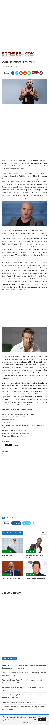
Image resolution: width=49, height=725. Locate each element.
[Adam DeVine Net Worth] (36, 568)
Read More (25, 723)
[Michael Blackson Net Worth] (36, 545)
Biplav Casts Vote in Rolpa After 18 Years (18, 702)
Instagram (25, 433)
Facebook (22, 430)
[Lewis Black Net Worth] (12, 568)
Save (36, 73)
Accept (42, 720)
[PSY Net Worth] (12, 545)
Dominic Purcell (7, 173)
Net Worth (7, 552)
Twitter (23, 436)
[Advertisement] (24, 25)
